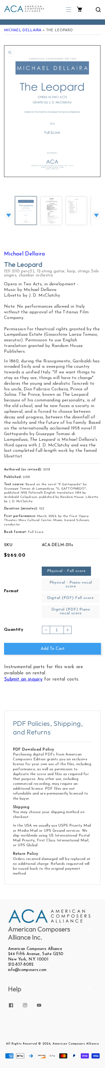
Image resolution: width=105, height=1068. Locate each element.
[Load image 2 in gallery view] (51, 211)
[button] (68, 9)
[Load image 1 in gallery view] (26, 211)
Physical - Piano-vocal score (71, 584)
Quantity (13, 630)
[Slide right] (96, 215)
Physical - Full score (66, 571)
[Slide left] (8, 215)
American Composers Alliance (75, 1043)
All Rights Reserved (21, 1043)
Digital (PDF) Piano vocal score (70, 611)
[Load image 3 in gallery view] (76, 211)
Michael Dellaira (22, 30)
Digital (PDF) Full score (70, 598)
